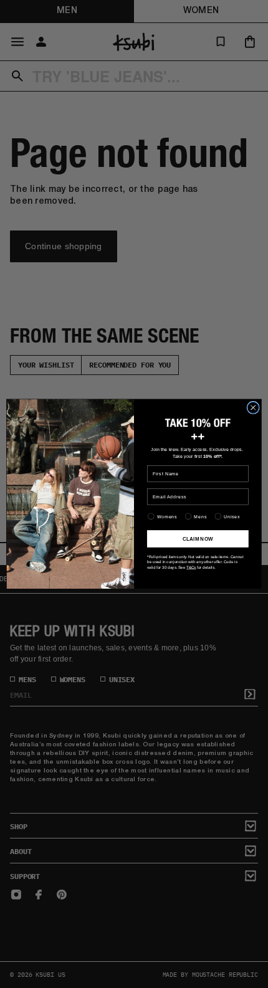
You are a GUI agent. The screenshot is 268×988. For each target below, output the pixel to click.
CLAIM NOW (198, 538)
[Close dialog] (253, 407)
